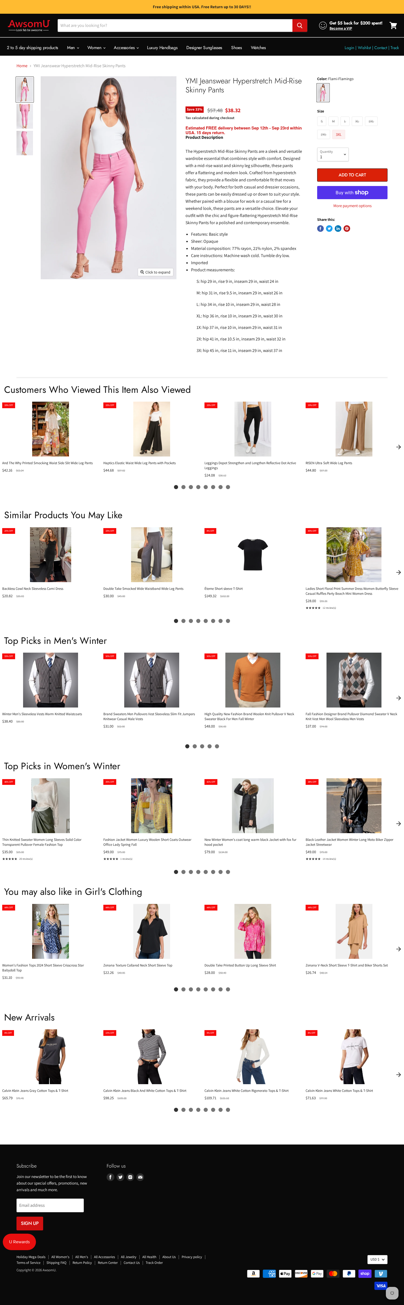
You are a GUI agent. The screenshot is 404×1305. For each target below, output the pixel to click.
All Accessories (104, 1257)
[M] (334, 127)
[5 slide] (206, 487)
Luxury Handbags (162, 47)
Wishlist (364, 48)
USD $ (374, 1259)
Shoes (236, 47)
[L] (346, 127)
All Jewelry (128, 1257)
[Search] (299, 25)
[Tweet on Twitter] (329, 228)
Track (395, 48)
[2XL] (324, 140)
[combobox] (175, 25)
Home (21, 65)
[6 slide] (213, 487)
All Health (149, 1257)
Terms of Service (28, 1262)
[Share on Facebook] (320, 228)
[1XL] (372, 127)
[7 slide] (220, 487)
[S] (322, 127)
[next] (398, 446)
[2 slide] (183, 487)
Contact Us (132, 1262)
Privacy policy (192, 1257)
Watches (258, 47)
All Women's (60, 1257)
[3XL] (339, 140)
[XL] (358, 127)
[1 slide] (176, 487)
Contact (380, 48)
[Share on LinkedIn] (338, 228)
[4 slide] (198, 487)
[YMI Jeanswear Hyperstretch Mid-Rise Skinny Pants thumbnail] (25, 89)
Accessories (125, 47)
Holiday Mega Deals (30, 1257)
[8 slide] (228, 487)
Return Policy (82, 1262)
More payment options (352, 205)
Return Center (108, 1262)
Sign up (30, 1223)
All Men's (81, 1257)
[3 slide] (191, 487)
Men (71, 47)
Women (95, 47)
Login (349, 48)
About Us (169, 1257)
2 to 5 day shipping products (32, 47)
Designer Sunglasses (204, 47)
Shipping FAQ (56, 1262)
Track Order (154, 1262)
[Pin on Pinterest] (347, 228)
